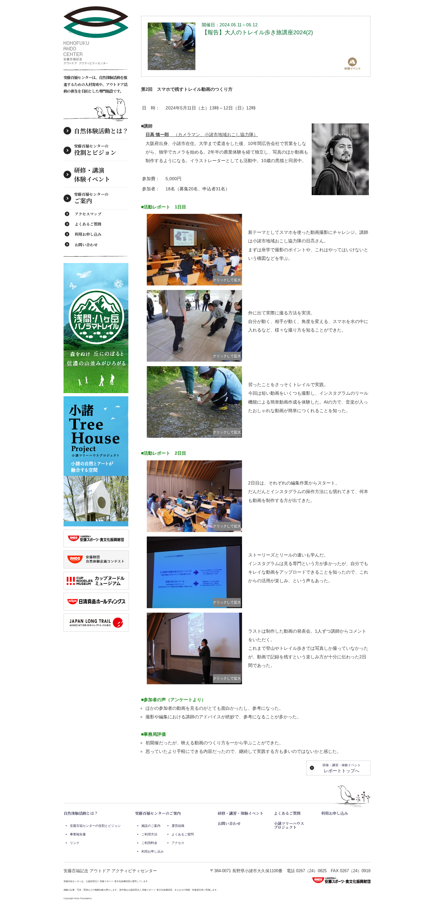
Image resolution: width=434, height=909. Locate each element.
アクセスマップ (88, 213)
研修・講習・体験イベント (240, 813)
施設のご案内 (150, 825)
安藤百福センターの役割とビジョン (95, 825)
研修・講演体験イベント (92, 174)
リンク (74, 843)
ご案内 (91, 198)
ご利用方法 (149, 834)
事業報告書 (78, 834)
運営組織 (178, 825)
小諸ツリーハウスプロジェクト (289, 825)
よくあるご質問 (88, 224)
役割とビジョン (95, 149)
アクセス (178, 843)
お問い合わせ (86, 244)
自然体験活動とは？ (101, 130)
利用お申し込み (88, 234)
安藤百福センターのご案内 (158, 813)
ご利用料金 (149, 843)
